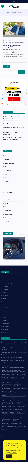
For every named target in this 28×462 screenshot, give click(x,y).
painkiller (5, 412)
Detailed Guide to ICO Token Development (12, 357)
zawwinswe (5, 429)
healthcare (19, 403)
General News (8, 192)
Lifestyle (7, 203)
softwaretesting (6, 417)
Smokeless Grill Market (14, 415)
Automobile (8, 156)
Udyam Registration (16, 423)
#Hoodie (5, 367)
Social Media (8, 214)
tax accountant (6, 420)
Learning (5, 409)
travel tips (5, 423)
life (11, 409)
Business (7, 159)
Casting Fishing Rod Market (10, 382)
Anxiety (23, 374)
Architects (5, 377)
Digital (7, 174)
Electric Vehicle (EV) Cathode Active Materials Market (13, 395)
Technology (8, 218)
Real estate (8, 207)
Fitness (4, 403)
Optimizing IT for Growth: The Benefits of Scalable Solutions (13, 252)
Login (4, 435)
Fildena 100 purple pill (15, 401)
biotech (22, 377)
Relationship (8, 210)
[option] (14, 248)
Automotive (14, 377)
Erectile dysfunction (8, 398)
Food (6, 185)
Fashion (7, 181)
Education (7, 177)
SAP (4, 415)
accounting (15, 374)
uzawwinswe (22, 426)
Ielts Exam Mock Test (8, 42)
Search (7, 66)
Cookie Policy (13, 452)
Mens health (19, 409)
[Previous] (21, 233)
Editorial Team (8, 257)
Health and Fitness (10, 196)
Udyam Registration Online (9, 426)
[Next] (23, 233)
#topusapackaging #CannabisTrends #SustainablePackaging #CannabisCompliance (13, 371)
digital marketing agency (19, 388)
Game (6, 188)
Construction (18, 385)
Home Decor (8, 199)
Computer (7, 166)
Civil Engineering (7, 385)
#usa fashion (6, 374)
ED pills (5, 391)
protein (13, 412)
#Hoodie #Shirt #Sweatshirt (17, 367)
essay (17, 398)
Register (5, 438)
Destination (8, 170)
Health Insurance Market (9, 406)
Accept (9, 456)
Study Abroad (17, 417)
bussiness (13, 380)
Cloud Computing (9, 163)
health (11, 403)
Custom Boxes (6, 388)
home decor (21, 406)
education (12, 391)
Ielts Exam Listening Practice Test (11, 40)
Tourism (7, 221)
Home (7, 12)
